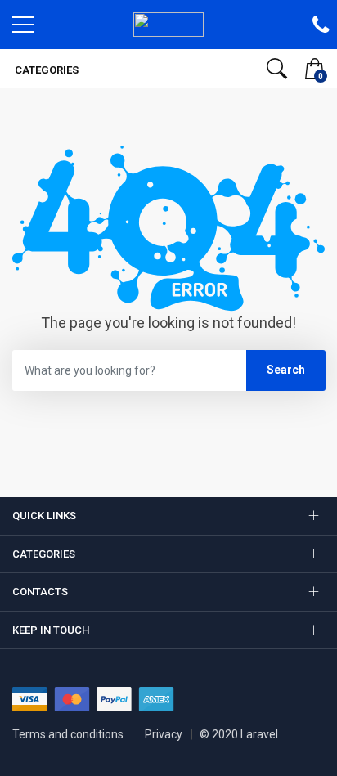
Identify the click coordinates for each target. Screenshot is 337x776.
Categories (45, 70)
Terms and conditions (68, 734)
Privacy (163, 734)
